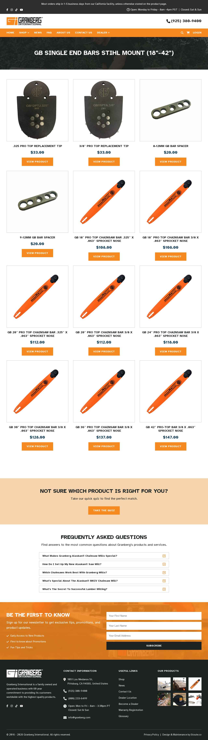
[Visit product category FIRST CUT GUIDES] (164, 699)
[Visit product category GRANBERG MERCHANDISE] (179, 699)
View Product (37, 161)
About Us (63, 32)
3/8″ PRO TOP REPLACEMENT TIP (104, 146)
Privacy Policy (151, 734)
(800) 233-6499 (77, 698)
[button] (104, 556)
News (38, 32)
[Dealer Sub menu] (109, 32)
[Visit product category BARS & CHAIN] (195, 683)
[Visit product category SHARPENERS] (195, 699)
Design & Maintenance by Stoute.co (182, 734)
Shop (23, 32)
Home (10, 32)
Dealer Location (128, 697)
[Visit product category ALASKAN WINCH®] (164, 683)
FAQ (49, 32)
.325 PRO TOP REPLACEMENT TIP (37, 146)
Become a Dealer (128, 704)
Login (197, 32)
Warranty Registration (131, 710)
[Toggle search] (182, 32)
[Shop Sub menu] (28, 32)
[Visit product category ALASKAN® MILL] (179, 683)
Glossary (123, 716)
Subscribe (154, 645)
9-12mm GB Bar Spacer (37, 237)
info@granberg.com (79, 717)
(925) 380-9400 (77, 691)
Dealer (102, 32)
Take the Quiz (104, 510)
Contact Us (83, 32)
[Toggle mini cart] (188, 32)
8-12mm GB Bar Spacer (170, 146)
